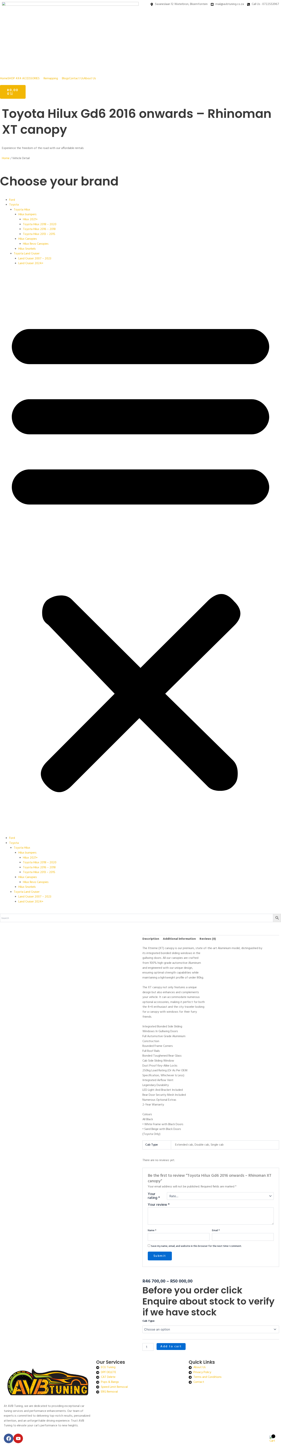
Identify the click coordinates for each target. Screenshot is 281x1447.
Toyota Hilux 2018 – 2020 (39, 224)
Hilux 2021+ (30, 219)
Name (152, 1231)
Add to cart (171, 1346)
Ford (12, 199)
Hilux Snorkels (27, 248)
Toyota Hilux (22, 209)
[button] (26, 78)
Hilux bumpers (27, 214)
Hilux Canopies (27, 238)
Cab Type (148, 1321)
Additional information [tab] (179, 938)
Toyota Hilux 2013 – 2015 (39, 234)
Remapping (51, 78)
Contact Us (76, 78)
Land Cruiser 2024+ (30, 263)
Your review (159, 1205)
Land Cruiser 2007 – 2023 (34, 258)
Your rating (154, 1196)
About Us (90, 78)
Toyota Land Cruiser (27, 253)
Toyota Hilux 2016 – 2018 (39, 229)
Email (216, 1231)
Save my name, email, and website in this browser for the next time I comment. (196, 1246)
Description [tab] (150, 938)
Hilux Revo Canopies (36, 243)
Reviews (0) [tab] (208, 938)
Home (4, 78)
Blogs (65, 78)
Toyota (14, 204)
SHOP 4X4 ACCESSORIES (24, 78)
